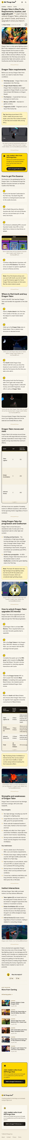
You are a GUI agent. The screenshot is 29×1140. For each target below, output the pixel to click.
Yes (12, 978)
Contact (9, 1137)
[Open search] (25, 2)
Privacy (14, 1137)
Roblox (10, 6)
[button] (14, 134)
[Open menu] (22, 2)
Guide (15, 6)
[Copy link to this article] (25, 24)
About (3, 1137)
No (18, 978)
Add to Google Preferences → (16, 169)
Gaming (4, 6)
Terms (19, 1137)
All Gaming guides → (7, 994)
